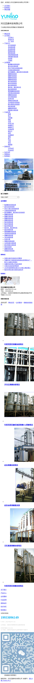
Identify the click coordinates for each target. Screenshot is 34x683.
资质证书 (11, 39)
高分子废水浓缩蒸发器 (15, 68)
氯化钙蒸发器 (12, 83)
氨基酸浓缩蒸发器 (14, 64)
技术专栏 (7, 152)
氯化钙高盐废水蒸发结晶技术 (13, 269)
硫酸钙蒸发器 (12, 76)
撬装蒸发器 (11, 53)
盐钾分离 (11, 98)
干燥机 (10, 60)
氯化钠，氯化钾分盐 (14, 87)
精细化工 (11, 127)
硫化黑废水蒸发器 (14, 104)
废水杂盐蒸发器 (13, 66)
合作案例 (7, 62)
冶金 (9, 141)
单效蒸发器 (11, 47)
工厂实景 (11, 41)
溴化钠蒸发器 (12, 97)
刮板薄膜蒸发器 (13, 55)
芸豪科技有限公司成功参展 (13, 264)
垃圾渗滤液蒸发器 (14, 70)
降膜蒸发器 (11, 51)
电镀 (9, 114)
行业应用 (7, 112)
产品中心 (7, 43)
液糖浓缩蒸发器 (13, 100)
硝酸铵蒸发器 (12, 95)
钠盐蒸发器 (11, 106)
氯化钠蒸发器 (12, 89)
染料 (9, 133)
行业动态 (11, 150)
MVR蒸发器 (12, 45)
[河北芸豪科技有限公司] (9, 19)
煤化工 (10, 131)
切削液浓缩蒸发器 (14, 93)
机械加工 (11, 125)
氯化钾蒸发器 (12, 85)
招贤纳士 (7, 154)
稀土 (9, 139)
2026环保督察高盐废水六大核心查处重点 (17, 268)
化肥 (9, 121)
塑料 (9, 137)
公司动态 (11, 148)
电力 (9, 116)
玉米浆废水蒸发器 (14, 102)
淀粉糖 (10, 118)
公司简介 (11, 37)
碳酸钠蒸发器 (12, 108)
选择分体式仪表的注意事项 (13, 258)
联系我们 (7, 7)
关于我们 (7, 5)
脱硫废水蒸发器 (13, 110)
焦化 (9, 142)
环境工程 (11, 123)
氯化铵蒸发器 (12, 81)
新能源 (10, 144)
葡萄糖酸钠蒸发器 (14, 91)
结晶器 (10, 58)
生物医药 (11, 135)
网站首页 (7, 33)
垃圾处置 (11, 129)
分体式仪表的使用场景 (11, 266)
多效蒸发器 (11, 49)
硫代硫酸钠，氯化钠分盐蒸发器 (18, 72)
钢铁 (9, 119)
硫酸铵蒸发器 (12, 74)
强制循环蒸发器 (13, 56)
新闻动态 (7, 146)
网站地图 (7, 9)
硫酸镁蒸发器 (12, 77)
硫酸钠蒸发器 (12, 79)
